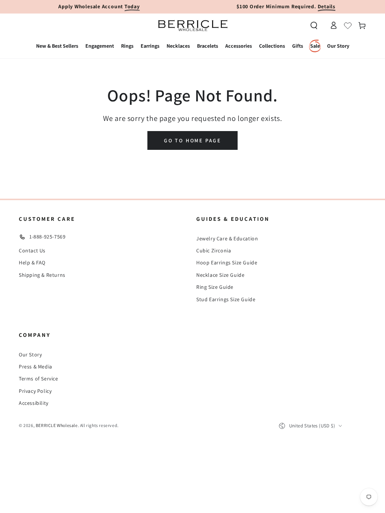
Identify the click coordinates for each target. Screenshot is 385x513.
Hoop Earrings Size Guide (226, 262)
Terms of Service (38, 378)
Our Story (30, 354)
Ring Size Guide (214, 287)
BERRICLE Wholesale (57, 425)
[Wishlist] (347, 25)
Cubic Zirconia (213, 250)
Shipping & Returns (42, 275)
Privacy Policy (35, 391)
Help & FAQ (32, 262)
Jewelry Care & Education (227, 238)
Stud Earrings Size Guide (225, 299)
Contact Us (32, 250)
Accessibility (34, 403)
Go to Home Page (192, 140)
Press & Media (35, 366)
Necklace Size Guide (220, 275)
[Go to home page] (192, 25)
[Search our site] (314, 25)
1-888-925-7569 (47, 236)
